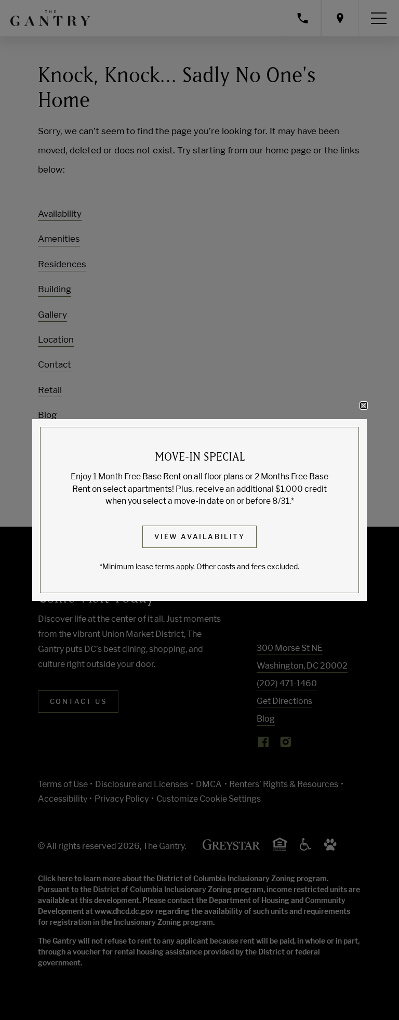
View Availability (199, 536)
